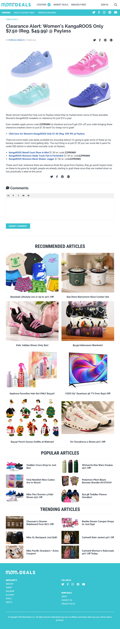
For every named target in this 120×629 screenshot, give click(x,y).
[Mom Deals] (16, 4)
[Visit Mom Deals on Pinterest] (110, 12)
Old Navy (10, 595)
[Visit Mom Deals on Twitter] (94, 12)
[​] (60, 209)
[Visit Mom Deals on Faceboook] (99, 12)
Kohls (9, 598)
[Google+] (111, 40)
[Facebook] (99, 40)
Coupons (41, 4)
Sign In (104, 4)
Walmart (10, 591)
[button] (8, 195)
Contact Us (66, 600)
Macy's (9, 602)
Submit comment (18, 226)
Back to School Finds (24, 12)
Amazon (9, 584)
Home (8, 19)
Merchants (11, 580)
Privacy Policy (68, 604)
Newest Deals (61, 4)
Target (9, 587)
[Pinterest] (105, 40)
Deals (15, 19)
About (64, 596)
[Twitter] (95, 40)
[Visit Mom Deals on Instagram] (104, 12)
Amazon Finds (78, 4)
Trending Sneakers (47, 12)
